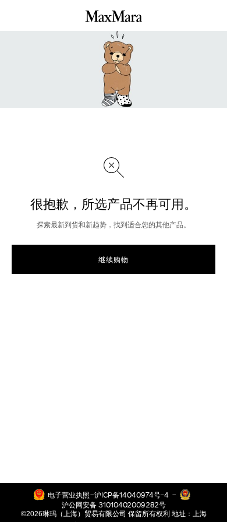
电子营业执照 (69, 494)
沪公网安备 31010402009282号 (114, 504)
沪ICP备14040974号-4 (131, 494)
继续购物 (113, 259)
